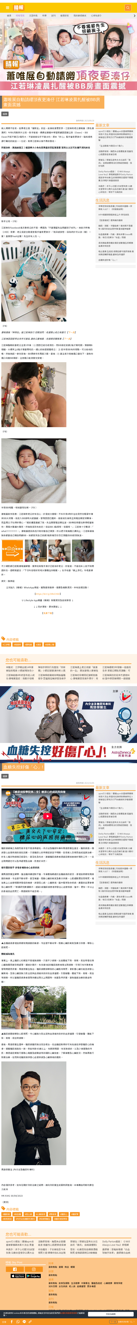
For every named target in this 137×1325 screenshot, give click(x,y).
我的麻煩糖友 (80, 15)
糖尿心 (64, 1214)
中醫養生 (85, 1283)
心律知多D (96, 15)
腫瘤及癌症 (96, 1283)
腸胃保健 (118, 1283)
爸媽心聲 (50, 644)
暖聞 (73, 1266)
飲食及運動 (64, 1283)
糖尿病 (7, 1214)
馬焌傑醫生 (45, 1218)
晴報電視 (20, 15)
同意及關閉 (110, 1314)
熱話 (67, 1266)
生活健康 (75, 1283)
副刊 (53, 15)
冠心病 (29, 1214)
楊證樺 (18, 644)
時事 (44, 15)
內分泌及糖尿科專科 (26, 1218)
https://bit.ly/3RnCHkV (48, 593)
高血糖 (18, 1214)
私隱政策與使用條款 (68, 1313)
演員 (39, 644)
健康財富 (64, 15)
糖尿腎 (75, 1214)
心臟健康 (108, 1283)
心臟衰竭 (41, 1214)
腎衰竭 (53, 1214)
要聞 (61, 1266)
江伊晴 (7, 644)
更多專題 (91, 1286)
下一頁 (71, 332)
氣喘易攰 (8, 1218)
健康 (9, 15)
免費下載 (47, 613)
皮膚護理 (81, 1286)
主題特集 (33, 15)
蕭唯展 (29, 644)
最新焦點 (53, 1266)
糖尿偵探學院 (61, 1218)
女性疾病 (63, 1286)
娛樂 (5, 114)
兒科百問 (53, 1286)
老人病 (72, 1286)
